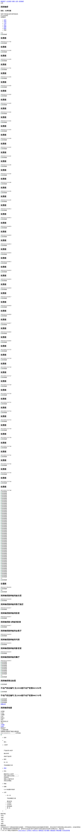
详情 (5, 21)
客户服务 (47, 830)
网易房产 (3, 1)
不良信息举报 (66, 830)
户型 (5, 23)
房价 (5, 25)
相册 (5, 26)
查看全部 (3, 704)
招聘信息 (41, 830)
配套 (5, 28)
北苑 (16, 1)
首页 (5, 20)
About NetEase (22, 830)
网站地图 (58, 830)
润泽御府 (21, 1)
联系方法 (35, 830)
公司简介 (29, 830)
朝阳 (13, 1)
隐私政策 (52, 830)
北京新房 (8, 1)
